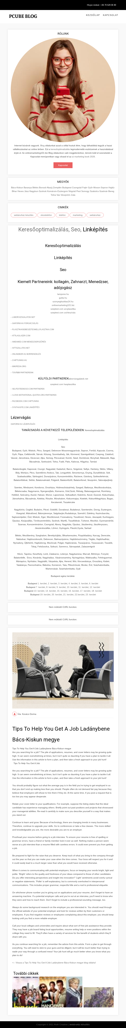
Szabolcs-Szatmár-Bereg (102, 191)
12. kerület (95, 587)
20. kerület (57, 594)
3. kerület (62, 583)
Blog (42, 145)
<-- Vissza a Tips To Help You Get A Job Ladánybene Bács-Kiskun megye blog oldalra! (54, 962)
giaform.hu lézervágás (23, 424)
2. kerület (52, 583)
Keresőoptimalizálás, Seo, (49, 229)
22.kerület (79, 594)
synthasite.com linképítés (25, 407)
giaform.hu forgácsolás (25, 323)
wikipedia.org (19, 366)
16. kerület (74, 591)
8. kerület (50, 587)
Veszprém (66, 195)
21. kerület (68, 594)
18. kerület (97, 591)
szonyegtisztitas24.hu (63, 301)
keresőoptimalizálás (60, 149)
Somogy (85, 191)
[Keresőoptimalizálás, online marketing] (23, 20)
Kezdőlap (93, 15)
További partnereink (22, 372)
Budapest (67, 187)
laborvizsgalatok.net (23, 317)
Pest (78, 191)
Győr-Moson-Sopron (98, 187)
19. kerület (45, 594)
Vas (59, 195)
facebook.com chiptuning (25, 401)
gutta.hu (63, 298)
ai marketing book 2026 (83, 156)
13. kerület (39, 591)
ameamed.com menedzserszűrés (29, 342)
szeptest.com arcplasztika (63, 309)
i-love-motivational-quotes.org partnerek (34, 395)
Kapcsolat (110, 15)
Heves (21, 191)
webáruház (95, 215)
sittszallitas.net (21, 348)
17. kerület (85, 591)
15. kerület (62, 591)
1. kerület (42, 583)
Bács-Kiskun (17, 187)
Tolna (54, 195)
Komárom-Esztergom (58, 191)
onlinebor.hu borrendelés (26, 354)
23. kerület (91, 594)
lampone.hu (63, 294)
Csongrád (77, 187)
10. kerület (72, 587)
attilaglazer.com (21, 336)
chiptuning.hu (19, 360)
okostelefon (46, 215)
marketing (78, 215)
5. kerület (83, 583)
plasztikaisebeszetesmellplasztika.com (33, 329)
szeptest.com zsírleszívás (63, 312)
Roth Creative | (72, 1025)
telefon (62, 215)
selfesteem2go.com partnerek (28, 389)
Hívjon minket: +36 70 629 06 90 (101, 5)
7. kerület (40, 587)
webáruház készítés (23, 215)
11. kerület (83, 587)
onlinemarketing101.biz (63, 305)
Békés (35, 187)
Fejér (85, 187)
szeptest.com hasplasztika (63, 384)
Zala (73, 195)
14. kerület (50, 591)
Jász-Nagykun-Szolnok (35, 191)
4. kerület (73, 583)
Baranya (28, 187)
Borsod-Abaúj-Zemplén (50, 187)
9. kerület (61, 587)
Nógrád (72, 191)
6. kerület (93, 583)
